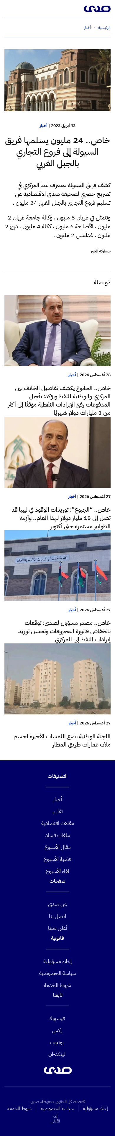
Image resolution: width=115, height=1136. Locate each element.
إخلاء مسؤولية (57, 961)
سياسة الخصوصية (57, 973)
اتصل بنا (57, 916)
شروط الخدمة (57, 985)
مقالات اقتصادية (57, 823)
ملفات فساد (57, 835)
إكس (57, 1030)
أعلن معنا (57, 928)
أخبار (43, 126)
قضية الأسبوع (57, 859)
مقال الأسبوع (58, 847)
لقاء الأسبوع (57, 871)
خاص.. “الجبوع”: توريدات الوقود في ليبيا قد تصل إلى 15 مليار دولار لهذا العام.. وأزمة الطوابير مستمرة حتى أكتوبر (61, 518)
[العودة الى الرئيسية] (97, 9)
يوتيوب (57, 1042)
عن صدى (57, 904)
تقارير (57, 811)
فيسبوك (56, 1018)
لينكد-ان (56, 1054)
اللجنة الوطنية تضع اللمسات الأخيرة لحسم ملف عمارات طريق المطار (62, 740)
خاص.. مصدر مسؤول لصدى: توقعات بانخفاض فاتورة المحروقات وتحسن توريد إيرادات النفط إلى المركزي (64, 631)
